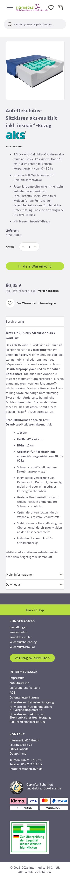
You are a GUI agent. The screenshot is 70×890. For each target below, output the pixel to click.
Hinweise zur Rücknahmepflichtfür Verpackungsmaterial (31, 708)
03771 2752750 (31, 760)
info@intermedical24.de (26, 769)
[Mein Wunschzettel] (51, 7)
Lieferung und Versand (25, 688)
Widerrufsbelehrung (23, 642)
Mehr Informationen (19, 574)
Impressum (17, 678)
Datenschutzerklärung (24, 697)
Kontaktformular (21, 637)
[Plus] (36, 246)
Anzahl (10, 247)
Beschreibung (15, 321)
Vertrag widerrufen (32, 657)
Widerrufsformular (22, 647)
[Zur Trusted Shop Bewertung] (35, 793)
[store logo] (30, 7)
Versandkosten (48, 291)
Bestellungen (18, 627)
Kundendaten (18, 632)
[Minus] (22, 246)
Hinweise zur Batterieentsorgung (32, 702)
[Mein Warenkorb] (60, 8)
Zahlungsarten (19, 683)
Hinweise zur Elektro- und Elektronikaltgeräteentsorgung (30, 715)
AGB (12, 692)
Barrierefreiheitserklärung (28, 722)
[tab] (35, 322)
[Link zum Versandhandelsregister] (29, 853)
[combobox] (35, 24)
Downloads (13, 584)
